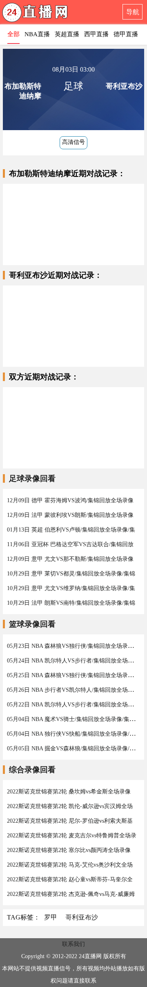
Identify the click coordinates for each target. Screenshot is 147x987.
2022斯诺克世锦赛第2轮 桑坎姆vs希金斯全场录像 (69, 792)
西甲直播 (96, 34)
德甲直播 (126, 34)
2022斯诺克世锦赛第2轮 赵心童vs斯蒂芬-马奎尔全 (70, 879)
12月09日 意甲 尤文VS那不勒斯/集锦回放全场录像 (70, 559)
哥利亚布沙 (81, 917)
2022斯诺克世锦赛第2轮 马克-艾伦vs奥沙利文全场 (70, 865)
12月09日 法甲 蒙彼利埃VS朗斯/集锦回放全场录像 (70, 515)
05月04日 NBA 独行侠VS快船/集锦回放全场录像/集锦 (74, 734)
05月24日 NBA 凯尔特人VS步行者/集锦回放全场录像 (73, 661)
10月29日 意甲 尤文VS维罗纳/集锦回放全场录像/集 (71, 588)
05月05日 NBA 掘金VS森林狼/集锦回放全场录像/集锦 (74, 748)
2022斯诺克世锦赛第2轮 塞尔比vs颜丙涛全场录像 (69, 850)
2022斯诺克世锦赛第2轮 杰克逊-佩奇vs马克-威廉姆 (71, 894)
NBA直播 (37, 34)
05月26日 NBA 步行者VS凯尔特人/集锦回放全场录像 (73, 690)
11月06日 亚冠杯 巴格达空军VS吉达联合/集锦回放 (70, 544)
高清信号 (73, 142)
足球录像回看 (32, 478)
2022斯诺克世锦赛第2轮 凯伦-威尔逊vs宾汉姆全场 (70, 806)
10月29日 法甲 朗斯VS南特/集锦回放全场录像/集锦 (71, 603)
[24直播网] (51, 14)
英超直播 (67, 34)
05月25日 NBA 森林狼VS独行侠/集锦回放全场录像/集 (74, 675)
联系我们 (73, 944)
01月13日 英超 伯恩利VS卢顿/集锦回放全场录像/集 (71, 530)
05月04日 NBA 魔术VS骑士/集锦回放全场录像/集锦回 (74, 719)
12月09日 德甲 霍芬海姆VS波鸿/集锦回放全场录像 (70, 500)
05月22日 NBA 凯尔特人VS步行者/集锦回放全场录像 (73, 705)
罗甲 (50, 917)
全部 (13, 34)
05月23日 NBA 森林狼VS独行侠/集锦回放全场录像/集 (74, 646)
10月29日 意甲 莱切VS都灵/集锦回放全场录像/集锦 (71, 574)
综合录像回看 (32, 769)
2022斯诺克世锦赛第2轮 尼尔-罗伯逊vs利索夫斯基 (70, 821)
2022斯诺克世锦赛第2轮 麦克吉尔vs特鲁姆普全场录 (71, 835)
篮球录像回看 (32, 624)
